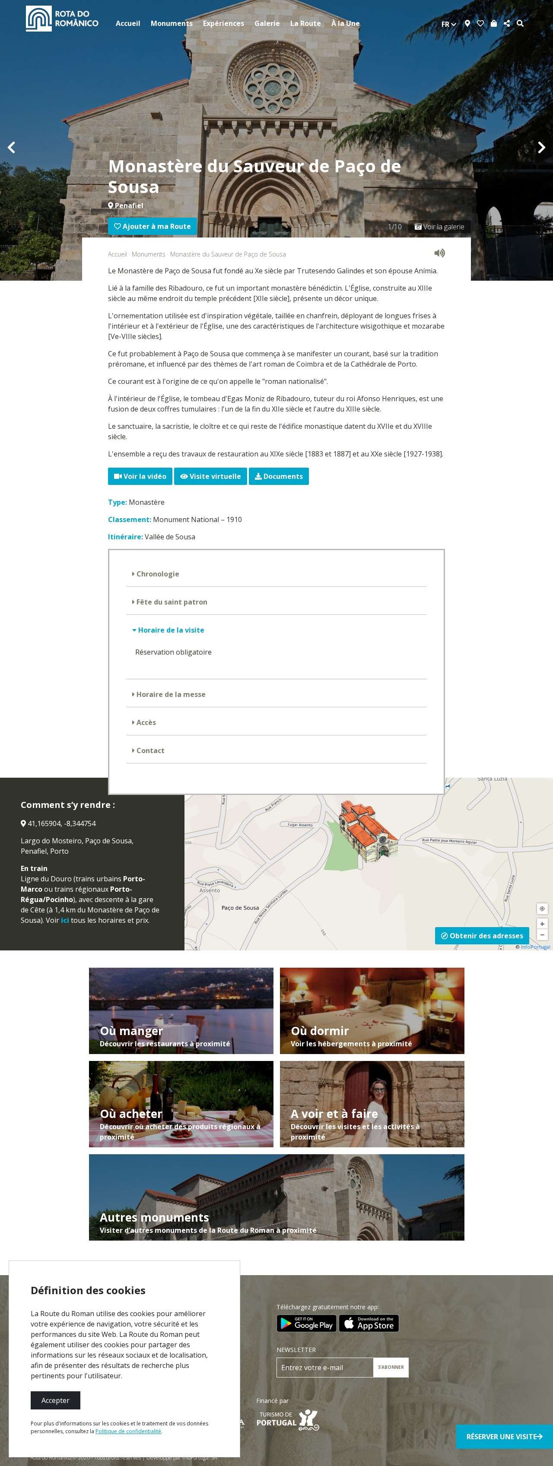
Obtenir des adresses (485, 935)
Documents (282, 476)
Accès (145, 722)
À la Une (345, 23)
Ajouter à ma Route (156, 226)
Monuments (172, 23)
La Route (305, 23)
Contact (150, 750)
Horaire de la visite (170, 630)
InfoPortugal (535, 947)
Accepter (55, 1400)
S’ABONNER (391, 1367)
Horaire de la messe (170, 694)
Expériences (223, 23)
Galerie (267, 23)
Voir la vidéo (144, 476)
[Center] (542, 908)
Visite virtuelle (214, 476)
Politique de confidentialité (128, 1431)
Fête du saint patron (171, 602)
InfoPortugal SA (199, 1457)
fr (446, 24)
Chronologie (157, 574)
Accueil (128, 23)
